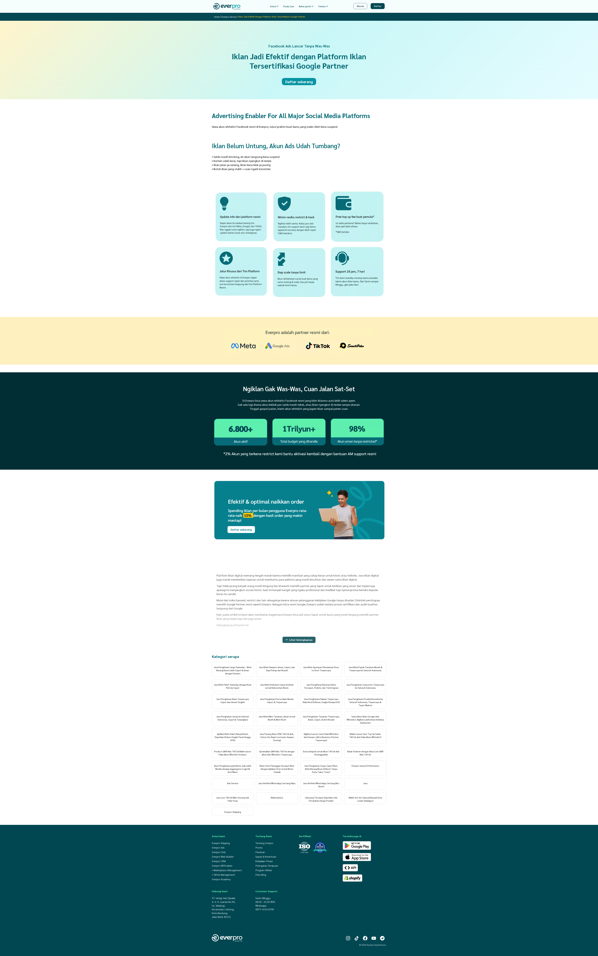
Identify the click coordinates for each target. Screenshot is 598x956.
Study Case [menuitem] (288, 6)
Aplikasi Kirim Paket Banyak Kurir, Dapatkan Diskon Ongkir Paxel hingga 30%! (233, 737)
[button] (299, 640)
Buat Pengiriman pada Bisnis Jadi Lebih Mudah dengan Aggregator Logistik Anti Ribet (232, 768)
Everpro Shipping (232, 811)
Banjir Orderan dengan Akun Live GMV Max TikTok (365, 753)
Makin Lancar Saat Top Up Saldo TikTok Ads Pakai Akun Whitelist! (365, 735)
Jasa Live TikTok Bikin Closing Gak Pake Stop (232, 799)
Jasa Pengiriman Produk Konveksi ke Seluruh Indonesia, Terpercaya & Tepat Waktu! (365, 702)
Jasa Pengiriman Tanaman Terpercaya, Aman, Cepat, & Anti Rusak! (321, 718)
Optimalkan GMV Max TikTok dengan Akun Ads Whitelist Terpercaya (277, 753)
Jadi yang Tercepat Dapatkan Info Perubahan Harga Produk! (321, 799)
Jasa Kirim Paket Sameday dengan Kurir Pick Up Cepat (233, 686)
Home (217, 16)
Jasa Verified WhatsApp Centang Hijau (276, 783)
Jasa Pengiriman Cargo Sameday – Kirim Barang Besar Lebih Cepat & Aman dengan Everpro (233, 670)
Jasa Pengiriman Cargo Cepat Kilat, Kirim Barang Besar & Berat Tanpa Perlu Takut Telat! (321, 768)
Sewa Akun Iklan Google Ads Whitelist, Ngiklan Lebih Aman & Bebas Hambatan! (365, 719)
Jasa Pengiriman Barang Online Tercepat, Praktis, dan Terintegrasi (321, 686)
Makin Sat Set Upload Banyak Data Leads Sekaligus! (365, 799)
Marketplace (277, 797)
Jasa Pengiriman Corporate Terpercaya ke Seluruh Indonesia (365, 686)
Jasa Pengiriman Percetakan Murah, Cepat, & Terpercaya (277, 700)
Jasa (365, 783)
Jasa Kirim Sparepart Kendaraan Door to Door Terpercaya (321, 669)
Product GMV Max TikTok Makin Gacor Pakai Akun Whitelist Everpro (232, 753)
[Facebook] (365, 938)
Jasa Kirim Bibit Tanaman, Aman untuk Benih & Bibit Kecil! (277, 718)
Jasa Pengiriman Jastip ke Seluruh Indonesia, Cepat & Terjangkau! (232, 718)
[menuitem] (274, 6)
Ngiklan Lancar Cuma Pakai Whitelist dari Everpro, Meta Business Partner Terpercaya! (321, 737)
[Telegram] (382, 938)
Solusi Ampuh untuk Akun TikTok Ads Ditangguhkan (321, 753)
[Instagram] (348, 938)
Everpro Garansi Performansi (365, 765)
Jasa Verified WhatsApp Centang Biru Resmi (321, 785)
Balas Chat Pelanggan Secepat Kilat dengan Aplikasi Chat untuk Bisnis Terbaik (277, 768)
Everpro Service (229, 16)
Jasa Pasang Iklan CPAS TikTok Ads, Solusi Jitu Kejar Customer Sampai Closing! (277, 737)
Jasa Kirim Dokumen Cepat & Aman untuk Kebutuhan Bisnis (277, 686)
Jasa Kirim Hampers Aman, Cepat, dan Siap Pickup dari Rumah (277, 669)
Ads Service (232, 783)
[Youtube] (374, 938)
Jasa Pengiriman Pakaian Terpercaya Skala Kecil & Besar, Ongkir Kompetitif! (321, 700)
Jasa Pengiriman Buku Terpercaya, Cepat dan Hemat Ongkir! (232, 700)
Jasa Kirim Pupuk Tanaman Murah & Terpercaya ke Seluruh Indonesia (365, 669)
